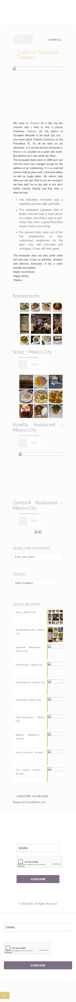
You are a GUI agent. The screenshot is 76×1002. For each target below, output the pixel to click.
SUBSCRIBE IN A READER (32, 796)
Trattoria (31, 131)
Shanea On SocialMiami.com (29, 802)
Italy (58, 135)
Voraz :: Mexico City (32, 352)
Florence (34, 123)
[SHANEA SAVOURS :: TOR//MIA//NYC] (38, 8)
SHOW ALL (55, 39)
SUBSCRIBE (38, 879)
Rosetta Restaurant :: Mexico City (38, 427)
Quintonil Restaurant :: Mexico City (38, 505)
